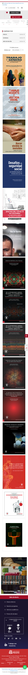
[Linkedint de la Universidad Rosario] (20, 638)
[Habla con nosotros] (25, 667)
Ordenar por (7, 50)
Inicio (3, 22)
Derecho (23, 21)
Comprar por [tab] (8, 31)
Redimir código (15, 12)
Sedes (2, 663)
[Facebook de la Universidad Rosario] (5, 638)
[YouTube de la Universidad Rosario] (16, 638)
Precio (5, 34)
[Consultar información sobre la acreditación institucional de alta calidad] (18, 625)
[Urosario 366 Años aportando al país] (18, 631)
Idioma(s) (5, 38)
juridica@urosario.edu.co (14, 670)
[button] (14, 64)
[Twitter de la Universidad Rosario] (8, 638)
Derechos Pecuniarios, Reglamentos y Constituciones (9, 669)
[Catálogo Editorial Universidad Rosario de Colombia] (14, 4)
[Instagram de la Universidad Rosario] (12, 638)
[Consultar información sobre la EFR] (10, 628)
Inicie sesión (16, 17)
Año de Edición (7, 41)
